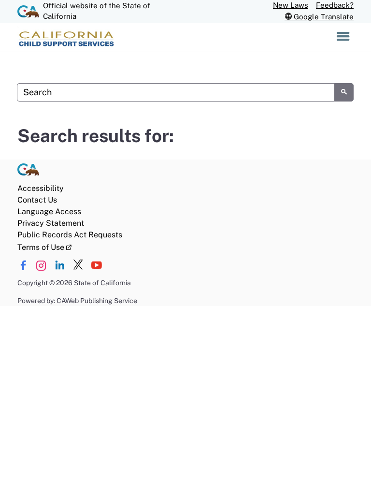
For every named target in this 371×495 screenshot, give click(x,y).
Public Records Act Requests (69, 234)
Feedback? (335, 5)
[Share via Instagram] (41, 265)
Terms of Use (44, 246)
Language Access (49, 211)
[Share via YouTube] (96, 265)
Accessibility (40, 188)
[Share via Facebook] (23, 265)
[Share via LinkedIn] (59, 265)
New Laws (290, 5)
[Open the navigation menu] (343, 37)
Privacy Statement (50, 223)
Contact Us (37, 199)
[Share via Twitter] (78, 265)
